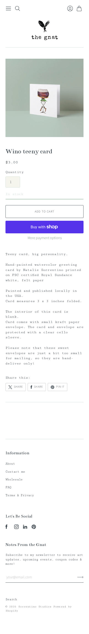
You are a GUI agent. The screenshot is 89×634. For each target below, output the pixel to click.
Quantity (14, 172)
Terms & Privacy (19, 495)
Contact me (15, 472)
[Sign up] (80, 577)
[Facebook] (6, 528)
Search (11, 599)
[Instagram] (16, 528)
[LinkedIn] (25, 528)
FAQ (8, 487)
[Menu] (8, 8)
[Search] (17, 8)
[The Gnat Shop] (44, 30)
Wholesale (14, 479)
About (10, 464)
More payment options (45, 237)
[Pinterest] (33, 528)
